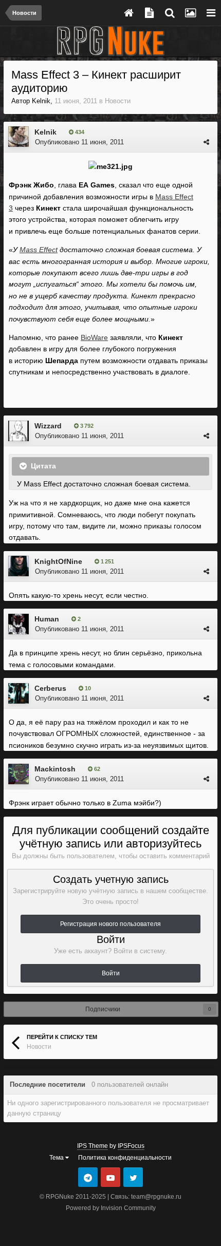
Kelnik (41, 101)
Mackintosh (55, 769)
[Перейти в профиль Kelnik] (18, 136)
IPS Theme (92, 1145)
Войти (111, 973)
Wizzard (48, 426)
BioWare (94, 337)
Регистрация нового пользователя (110, 924)
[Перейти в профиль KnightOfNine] (18, 566)
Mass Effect (39, 250)
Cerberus (50, 688)
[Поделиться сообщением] (206, 142)
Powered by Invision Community (111, 1208)
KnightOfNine (58, 561)
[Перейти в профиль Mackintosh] (18, 774)
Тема (57, 1157)
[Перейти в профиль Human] (18, 624)
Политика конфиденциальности (125, 1157)
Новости (118, 101)
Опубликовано (79, 142)
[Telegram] (88, 1177)
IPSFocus (131, 1145)
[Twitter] (133, 1177)
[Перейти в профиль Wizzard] (18, 431)
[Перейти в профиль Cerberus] (18, 693)
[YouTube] (110, 1177)
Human (46, 619)
